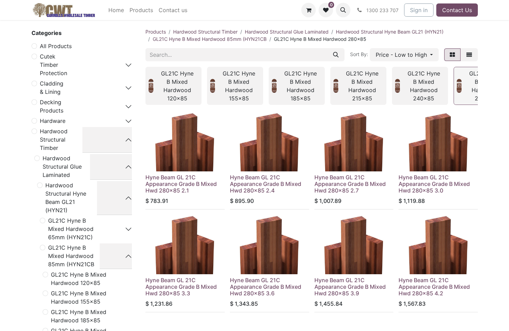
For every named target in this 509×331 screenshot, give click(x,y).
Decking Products (51, 106)
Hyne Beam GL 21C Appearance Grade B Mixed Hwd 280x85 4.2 (434, 287)
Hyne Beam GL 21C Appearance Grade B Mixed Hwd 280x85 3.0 (434, 184)
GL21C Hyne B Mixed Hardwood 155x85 (78, 297)
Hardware (52, 120)
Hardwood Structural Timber (54, 139)
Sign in (419, 10)
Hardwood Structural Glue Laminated (62, 166)
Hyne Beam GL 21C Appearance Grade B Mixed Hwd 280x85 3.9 (350, 287)
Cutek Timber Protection (53, 65)
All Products (56, 46)
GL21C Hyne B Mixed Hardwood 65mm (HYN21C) (70, 229)
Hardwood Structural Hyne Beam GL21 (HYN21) (65, 198)
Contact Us (457, 10)
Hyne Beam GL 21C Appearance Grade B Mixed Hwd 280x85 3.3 (181, 287)
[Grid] (452, 54)
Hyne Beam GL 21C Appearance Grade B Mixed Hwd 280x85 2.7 (350, 184)
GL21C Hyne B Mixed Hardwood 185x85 (78, 316)
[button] (343, 10)
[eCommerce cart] (308, 10)
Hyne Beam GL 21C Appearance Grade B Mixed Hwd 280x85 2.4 (265, 184)
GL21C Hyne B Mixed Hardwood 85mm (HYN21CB (71, 256)
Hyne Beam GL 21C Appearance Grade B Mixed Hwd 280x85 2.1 (181, 184)
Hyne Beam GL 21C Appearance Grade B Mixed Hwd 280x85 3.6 (265, 287)
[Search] (336, 54)
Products (155, 32)
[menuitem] (116, 10)
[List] (469, 54)
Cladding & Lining (51, 87)
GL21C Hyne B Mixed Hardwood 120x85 (78, 278)
